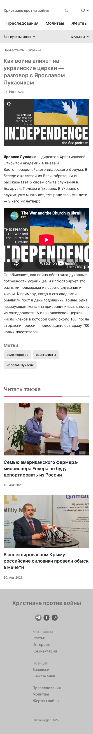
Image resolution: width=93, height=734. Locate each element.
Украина (34, 50)
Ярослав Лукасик (20, 365)
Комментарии (45, 651)
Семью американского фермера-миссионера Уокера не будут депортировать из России (41, 469)
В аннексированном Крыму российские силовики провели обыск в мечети (46, 561)
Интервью (41, 644)
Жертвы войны (46, 700)
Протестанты (14, 50)
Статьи (39, 638)
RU (83, 10)
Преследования (22, 23)
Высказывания (44, 676)
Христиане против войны (26, 10)
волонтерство (17, 354)
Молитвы (55, 23)
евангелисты (46, 354)
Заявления (42, 669)
